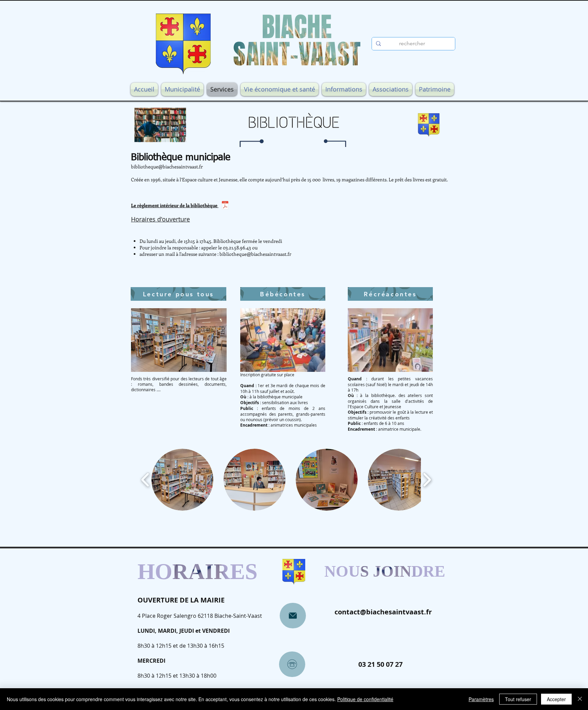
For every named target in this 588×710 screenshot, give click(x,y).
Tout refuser (518, 699)
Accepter (556, 699)
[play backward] (145, 479)
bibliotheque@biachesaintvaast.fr (167, 166)
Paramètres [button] (481, 699)
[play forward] (427, 479)
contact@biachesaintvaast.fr (383, 611)
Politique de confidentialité (365, 699)
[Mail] (293, 615)
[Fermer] (580, 699)
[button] (182, 480)
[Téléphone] (292, 664)
